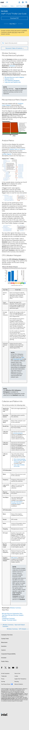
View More (12, 24)
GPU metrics (14, 558)
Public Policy (5, 661)
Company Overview (7, 635)
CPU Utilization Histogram (12, 80)
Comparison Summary (8, 618)
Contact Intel (5, 638)
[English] (23, 2)
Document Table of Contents (14, 48)
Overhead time (17, 359)
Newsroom (4, 642)
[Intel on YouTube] (13, 667)
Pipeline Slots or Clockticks (17, 149)
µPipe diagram (7, 154)
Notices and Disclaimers (13, 694)
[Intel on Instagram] (17, 667)
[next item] (28, 6)
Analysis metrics (9, 79)
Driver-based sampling (19, 459)
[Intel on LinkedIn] (9, 667)
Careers (3, 650)
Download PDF (14, 18)
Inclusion (3, 658)
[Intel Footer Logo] (4, 714)
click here (14, 32)
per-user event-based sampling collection (16, 502)
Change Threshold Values (9, 620)
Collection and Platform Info (13, 82)
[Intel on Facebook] (2, 667)
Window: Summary (15, 608)
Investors (3, 646)
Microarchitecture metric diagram (14, 77)
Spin (22, 357)
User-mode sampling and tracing (19, 465)
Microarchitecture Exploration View (12, 613)
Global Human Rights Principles (8, 698)
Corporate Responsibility (8, 654)
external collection (18, 433)
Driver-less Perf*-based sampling (20, 461)
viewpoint (12, 66)
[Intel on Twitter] (5, 667)
